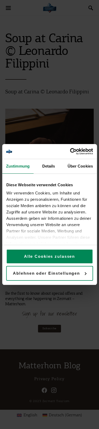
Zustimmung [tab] (18, 166)
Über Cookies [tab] (80, 166)
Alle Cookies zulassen (49, 256)
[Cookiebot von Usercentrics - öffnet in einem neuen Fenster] (70, 151)
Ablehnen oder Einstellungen (46, 273)
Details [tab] (48, 166)
